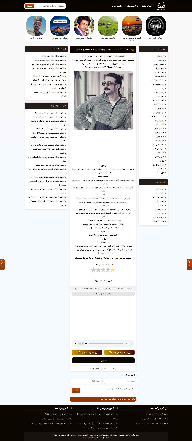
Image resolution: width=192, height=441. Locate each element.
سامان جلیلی (159, 76)
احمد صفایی (159, 132)
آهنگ (122, 56)
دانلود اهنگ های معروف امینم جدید (50, 165)
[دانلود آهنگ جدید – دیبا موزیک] (161, 6)
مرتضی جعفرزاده (157, 80)
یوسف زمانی (159, 72)
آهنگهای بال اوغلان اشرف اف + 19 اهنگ (48, 80)
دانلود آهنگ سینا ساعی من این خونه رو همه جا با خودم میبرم (103, 49)
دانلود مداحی (116, 6)
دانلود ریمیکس (132, 6)
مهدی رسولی (159, 193)
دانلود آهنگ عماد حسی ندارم (53, 56)
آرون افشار (160, 96)
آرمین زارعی (159, 120)
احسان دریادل (159, 128)
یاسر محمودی (159, 104)
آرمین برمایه (159, 92)
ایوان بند (160, 160)
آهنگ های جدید (158, 144)
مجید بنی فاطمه (158, 197)
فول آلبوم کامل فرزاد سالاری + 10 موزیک (48, 76)
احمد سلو (160, 56)
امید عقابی (160, 136)
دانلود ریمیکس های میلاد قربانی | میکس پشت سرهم (97, 423)
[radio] (112, 270)
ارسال (76, 390)
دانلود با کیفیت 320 (117, 352)
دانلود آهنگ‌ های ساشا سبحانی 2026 (50, 129)
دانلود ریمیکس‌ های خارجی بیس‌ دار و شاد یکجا (100, 428)
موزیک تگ (160, 172)
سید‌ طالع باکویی (158, 217)
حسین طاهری (158, 201)
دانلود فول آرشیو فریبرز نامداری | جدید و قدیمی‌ (45, 197)
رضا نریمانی (160, 205)
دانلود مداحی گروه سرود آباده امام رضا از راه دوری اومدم (50, 423)
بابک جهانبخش (158, 112)
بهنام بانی (160, 169)
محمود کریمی (159, 189)
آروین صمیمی (158, 100)
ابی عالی (161, 60)
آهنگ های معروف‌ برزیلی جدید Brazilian (48, 133)
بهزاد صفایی (159, 88)
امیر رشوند (160, 140)
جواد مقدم (160, 213)
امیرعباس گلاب (158, 148)
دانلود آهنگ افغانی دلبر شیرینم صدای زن (48, 64)
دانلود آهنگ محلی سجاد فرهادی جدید (49, 60)
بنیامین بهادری (158, 165)
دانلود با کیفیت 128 (85, 352)
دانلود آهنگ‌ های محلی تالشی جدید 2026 (48, 113)
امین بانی (160, 152)
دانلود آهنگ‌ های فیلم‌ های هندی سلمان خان (47, 177)
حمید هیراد (159, 68)
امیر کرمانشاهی (158, 221)
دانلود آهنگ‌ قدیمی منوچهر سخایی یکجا (49, 117)
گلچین (103, 360)
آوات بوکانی (160, 124)
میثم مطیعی (159, 209)
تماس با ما (87, 437)
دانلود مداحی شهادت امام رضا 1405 (58, 414)
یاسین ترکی (160, 108)
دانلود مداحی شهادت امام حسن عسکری (57, 419)
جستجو (29, 6)
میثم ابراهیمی (158, 84)
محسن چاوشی (158, 64)
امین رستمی (159, 156)
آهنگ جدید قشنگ (157, 116)
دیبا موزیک (128, 288)
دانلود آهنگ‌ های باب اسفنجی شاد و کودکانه (47, 145)
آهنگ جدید (147, 6)
